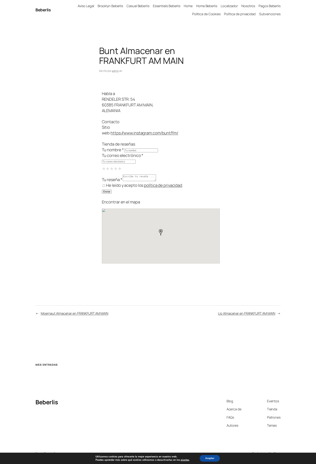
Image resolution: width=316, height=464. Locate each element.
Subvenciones (270, 14)
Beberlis (43, 10)
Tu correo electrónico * (122, 155)
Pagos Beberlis (270, 6)
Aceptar (209, 458)
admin (115, 71)
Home (188, 6)
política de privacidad (163, 185)
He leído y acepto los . (144, 185)
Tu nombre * (113, 150)
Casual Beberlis (138, 6)
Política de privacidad (240, 14)
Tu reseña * (112, 179)
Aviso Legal (86, 6)
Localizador (229, 6)
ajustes (185, 460)
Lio (246, 313)
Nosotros (248, 6)
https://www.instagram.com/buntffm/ (144, 133)
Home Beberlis (206, 6)
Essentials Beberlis (166, 6)
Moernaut (74, 313)
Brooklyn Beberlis (110, 6)
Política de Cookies (206, 14)
